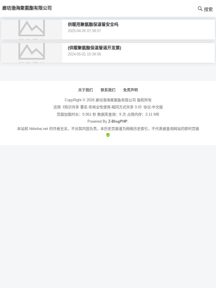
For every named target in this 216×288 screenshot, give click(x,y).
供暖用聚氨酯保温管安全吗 (93, 24)
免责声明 (130, 90)
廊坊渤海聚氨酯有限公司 (116, 100)
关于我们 (85, 90)
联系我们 (108, 90)
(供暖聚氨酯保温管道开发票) (94, 47)
